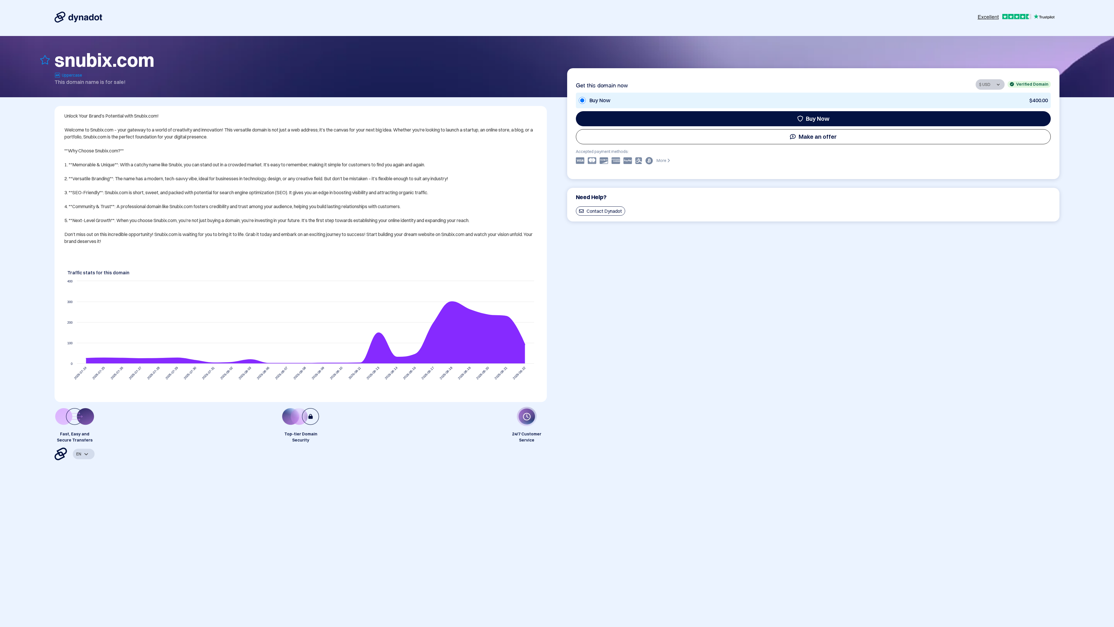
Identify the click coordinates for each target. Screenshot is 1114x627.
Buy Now (817, 118)
